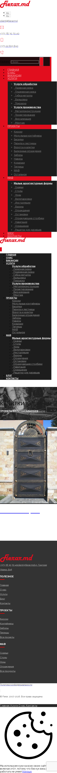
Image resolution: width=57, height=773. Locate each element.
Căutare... (5, 61)
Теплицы (4, 632)
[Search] (41, 61)
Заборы (4, 628)
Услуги (3, 594)
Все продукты (8, 671)
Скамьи (4, 653)
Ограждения (7, 666)
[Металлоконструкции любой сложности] (15, 7)
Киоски (4, 619)
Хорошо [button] (27, 771)
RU (1, 385)
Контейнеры (7, 623)
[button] (8, 565)
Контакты (5, 603)
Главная (4, 585)
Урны (3, 662)
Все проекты (7, 637)
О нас (3, 589)
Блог (2, 598)
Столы (3, 657)
